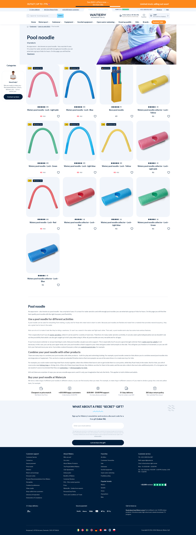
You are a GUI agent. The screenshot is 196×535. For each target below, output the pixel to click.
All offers (103, 457)
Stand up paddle (125, 22)
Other (19, 516)
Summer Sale (158, 22)
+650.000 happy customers (70, 392)
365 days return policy (155, 392)
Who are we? (67, 457)
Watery (103, 484)
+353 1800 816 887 (146, 9)
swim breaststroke (88, 347)
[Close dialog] (34, 471)
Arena (102, 491)
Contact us (29, 460)
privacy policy (97, 436)
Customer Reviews (69, 479)
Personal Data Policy (69, 491)
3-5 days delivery (34, 9)
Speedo (103, 488)
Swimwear (56, 22)
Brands (146, 22)
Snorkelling (19, 511)
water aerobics (55, 335)
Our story (66, 460)
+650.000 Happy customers (70, 9)
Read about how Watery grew (135, 510)
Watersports (19, 501)
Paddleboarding (105, 476)
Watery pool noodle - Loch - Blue (79, 110)
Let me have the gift (98, 443)
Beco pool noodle (116, 110)
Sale (102, 463)
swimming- (64, 368)
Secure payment (31, 463)
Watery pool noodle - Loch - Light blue (79, 166)
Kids (137, 22)
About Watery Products (70, 463)
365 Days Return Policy (51, 9)
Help (167, 9)
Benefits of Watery (69, 476)
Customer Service (31, 457)
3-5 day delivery (126, 392)
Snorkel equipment (85, 22)
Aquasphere (104, 494)
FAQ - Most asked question (71, 482)
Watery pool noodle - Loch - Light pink (43, 110)
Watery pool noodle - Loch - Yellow (116, 166)
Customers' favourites (107, 460)
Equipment (69, 22)
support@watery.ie (147, 460)
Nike (102, 497)
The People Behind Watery (71, 466)
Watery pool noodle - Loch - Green (43, 166)
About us (159, 9)
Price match (29, 466)
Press (65, 485)
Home (33, 22)
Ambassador (67, 473)
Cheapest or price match (41, 392)
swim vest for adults (150, 342)
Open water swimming (106, 22)
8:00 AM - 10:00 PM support (98, 392)
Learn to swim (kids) (44, 26)
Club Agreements (68, 469)
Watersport (43, 22)
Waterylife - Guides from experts (73, 488)
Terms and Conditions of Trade (72, 494)
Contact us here (13, 97)
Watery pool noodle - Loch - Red (43, 222)
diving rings (44, 365)
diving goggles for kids (78, 368)
